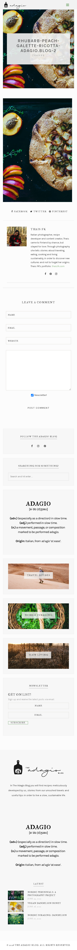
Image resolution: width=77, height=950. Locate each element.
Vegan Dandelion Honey (44, 903)
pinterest (59, 211)
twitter (39, 211)
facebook (20, 211)
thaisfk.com (58, 266)
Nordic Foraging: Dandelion (47, 915)
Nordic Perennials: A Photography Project (42, 894)
